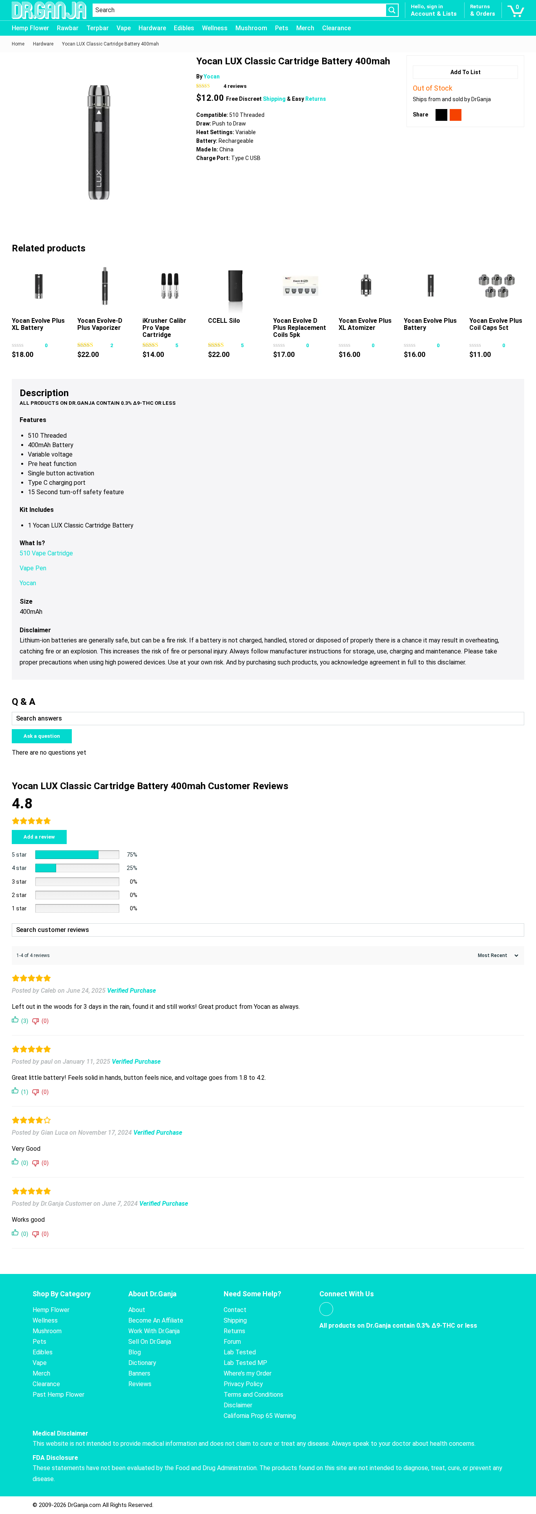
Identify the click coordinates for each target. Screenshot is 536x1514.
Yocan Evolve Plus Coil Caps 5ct (495, 324)
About (136, 1310)
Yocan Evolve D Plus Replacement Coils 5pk (299, 327)
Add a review (39, 837)
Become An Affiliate (155, 1320)
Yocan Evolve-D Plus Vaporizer (99, 324)
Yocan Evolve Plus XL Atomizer (365, 324)
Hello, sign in (427, 6)
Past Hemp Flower (58, 1394)
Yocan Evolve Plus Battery (430, 324)
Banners (139, 1373)
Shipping (275, 99)
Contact (235, 1310)
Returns (315, 99)
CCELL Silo (224, 320)
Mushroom (251, 28)
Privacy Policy (243, 1384)
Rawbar (67, 28)
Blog (134, 1352)
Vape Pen (33, 568)
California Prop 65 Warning (260, 1415)
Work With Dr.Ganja (154, 1331)
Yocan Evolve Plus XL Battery (38, 324)
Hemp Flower (30, 28)
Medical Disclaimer (60, 1433)
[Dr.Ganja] (49, 10)
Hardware (152, 28)
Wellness (215, 28)
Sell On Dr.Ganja (149, 1341)
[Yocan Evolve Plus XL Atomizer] (366, 285)
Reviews (139, 1384)
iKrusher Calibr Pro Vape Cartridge (164, 327)
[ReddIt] (455, 115)
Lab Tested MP (245, 1363)
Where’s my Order (248, 1373)
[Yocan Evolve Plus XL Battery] (39, 285)
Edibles (184, 28)
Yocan (212, 76)
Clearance (336, 28)
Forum (232, 1341)
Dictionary (142, 1363)
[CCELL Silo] (235, 285)
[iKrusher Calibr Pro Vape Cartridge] (169, 285)
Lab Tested (240, 1352)
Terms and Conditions (253, 1394)
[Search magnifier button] (392, 10)
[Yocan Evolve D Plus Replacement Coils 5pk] (300, 285)
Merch (305, 28)
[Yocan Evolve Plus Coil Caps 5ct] (496, 285)
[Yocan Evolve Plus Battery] (431, 285)
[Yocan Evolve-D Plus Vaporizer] (104, 285)
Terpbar (97, 28)
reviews (235, 86)
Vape (124, 28)
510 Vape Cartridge (46, 553)
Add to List (465, 72)
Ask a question (42, 736)
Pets (281, 28)
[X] (441, 115)
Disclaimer (238, 1405)
